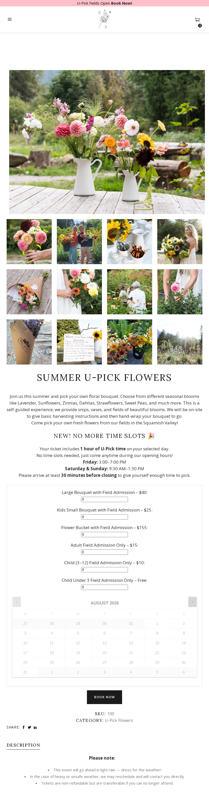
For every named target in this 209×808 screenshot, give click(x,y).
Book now (104, 697)
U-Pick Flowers (119, 720)
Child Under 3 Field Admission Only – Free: (104, 580)
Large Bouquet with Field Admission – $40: (105, 492)
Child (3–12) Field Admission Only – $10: (104, 562)
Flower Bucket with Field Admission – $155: (104, 527)
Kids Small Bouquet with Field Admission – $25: (104, 510)
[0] (197, 20)
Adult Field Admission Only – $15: (104, 545)
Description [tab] (23, 745)
